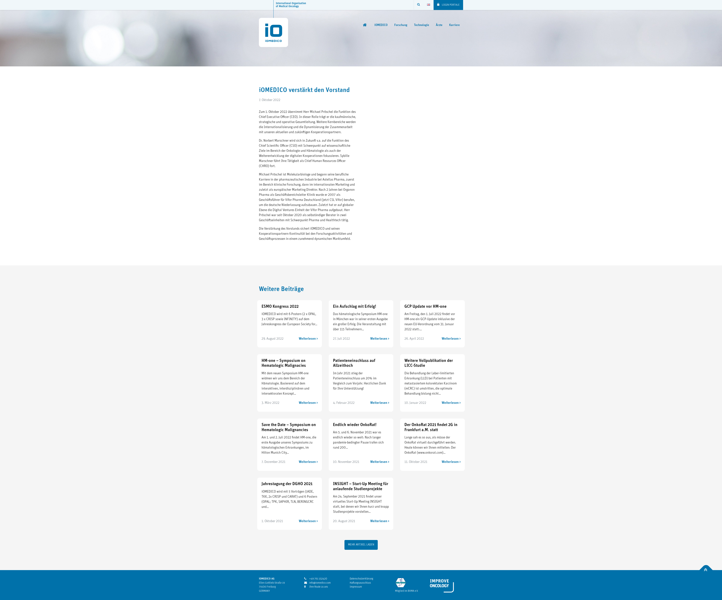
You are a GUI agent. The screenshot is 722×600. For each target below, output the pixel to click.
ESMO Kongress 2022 (280, 307)
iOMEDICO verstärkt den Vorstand (304, 90)
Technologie (421, 25)
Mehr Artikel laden (361, 544)
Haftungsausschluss (360, 583)
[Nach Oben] (706, 570)
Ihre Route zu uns (318, 587)
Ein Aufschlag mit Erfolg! (354, 307)
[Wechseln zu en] (428, 5)
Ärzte (439, 25)
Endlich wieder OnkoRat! (354, 425)
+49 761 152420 (318, 578)
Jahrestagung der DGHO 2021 (287, 484)
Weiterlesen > (308, 339)
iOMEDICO (381, 25)
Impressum (356, 587)
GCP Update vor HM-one (425, 307)
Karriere (454, 25)
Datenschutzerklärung (361, 578)
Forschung (400, 25)
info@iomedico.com (320, 583)
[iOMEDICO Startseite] (365, 25)
